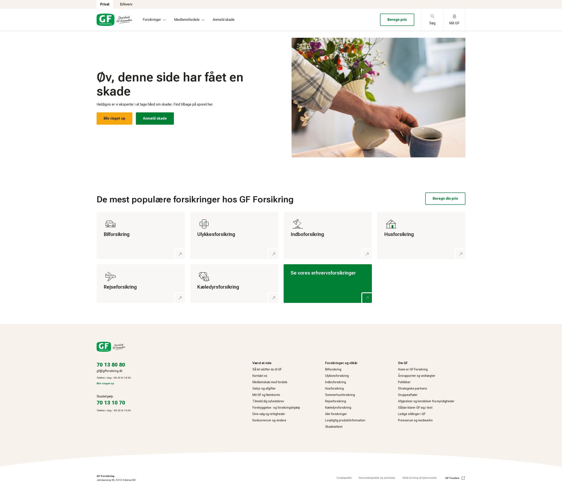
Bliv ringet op (114, 118)
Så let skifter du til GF (267, 369)
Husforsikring (334, 388)
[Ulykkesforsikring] (234, 235)
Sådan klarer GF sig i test (415, 407)
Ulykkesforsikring (337, 376)
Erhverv (126, 4)
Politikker (404, 382)
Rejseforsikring (335, 401)
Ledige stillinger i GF (411, 414)
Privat (105, 4)
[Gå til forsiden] (114, 20)
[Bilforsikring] (141, 235)
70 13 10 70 (111, 403)
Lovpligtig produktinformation (345, 420)
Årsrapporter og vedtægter (416, 376)
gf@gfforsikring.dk (109, 371)
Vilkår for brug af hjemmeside (419, 477)
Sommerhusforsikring (340, 395)
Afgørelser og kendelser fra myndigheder (426, 401)
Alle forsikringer (336, 414)
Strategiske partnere (412, 388)
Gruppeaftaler (408, 395)
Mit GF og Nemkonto (266, 395)
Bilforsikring (333, 369)
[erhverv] (328, 283)
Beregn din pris (445, 198)
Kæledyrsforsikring (338, 407)
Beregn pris (397, 20)
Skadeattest (333, 426)
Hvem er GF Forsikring (413, 369)
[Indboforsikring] (328, 235)
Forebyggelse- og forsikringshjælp (276, 407)
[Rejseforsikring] (141, 283)
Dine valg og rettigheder (268, 414)
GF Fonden (452, 478)
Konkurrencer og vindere (269, 420)
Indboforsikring (335, 382)
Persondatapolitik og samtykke (377, 477)
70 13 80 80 (111, 365)
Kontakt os (259, 376)
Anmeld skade (155, 118)
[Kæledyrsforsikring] (234, 283)
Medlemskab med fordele (269, 382)
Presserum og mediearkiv (415, 420)
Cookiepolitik (344, 477)
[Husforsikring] (421, 235)
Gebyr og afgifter (264, 388)
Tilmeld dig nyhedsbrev (268, 401)
